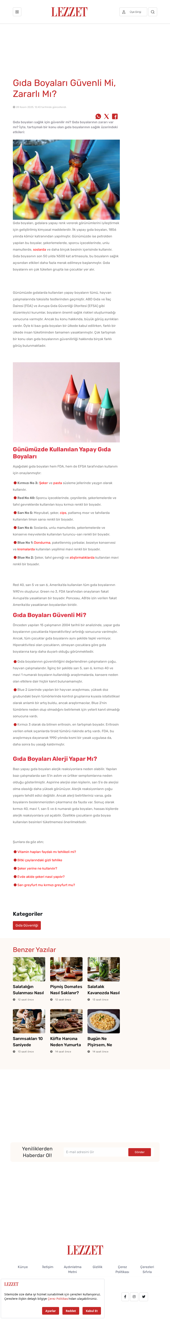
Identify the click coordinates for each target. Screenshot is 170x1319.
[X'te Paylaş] (106, 117)
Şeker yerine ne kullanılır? (37, 868)
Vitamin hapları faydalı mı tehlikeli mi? (46, 852)
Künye (23, 1267)
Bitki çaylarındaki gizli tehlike (39, 860)
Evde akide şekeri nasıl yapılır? (41, 877)
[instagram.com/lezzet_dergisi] (134, 1296)
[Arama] (152, 11)
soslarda (39, 249)
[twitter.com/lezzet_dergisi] (143, 1296)
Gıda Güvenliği (27, 925)
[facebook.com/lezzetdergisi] (125, 1296)
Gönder (139, 1152)
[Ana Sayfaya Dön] (85, 1250)
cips (63, 513)
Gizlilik (97, 1267)
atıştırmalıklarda (82, 557)
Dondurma (42, 543)
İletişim (47, 1267)
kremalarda (26, 549)
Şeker (43, 483)
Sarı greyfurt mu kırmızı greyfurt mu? (46, 885)
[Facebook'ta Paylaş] (115, 117)
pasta (57, 483)
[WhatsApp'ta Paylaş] (98, 117)
